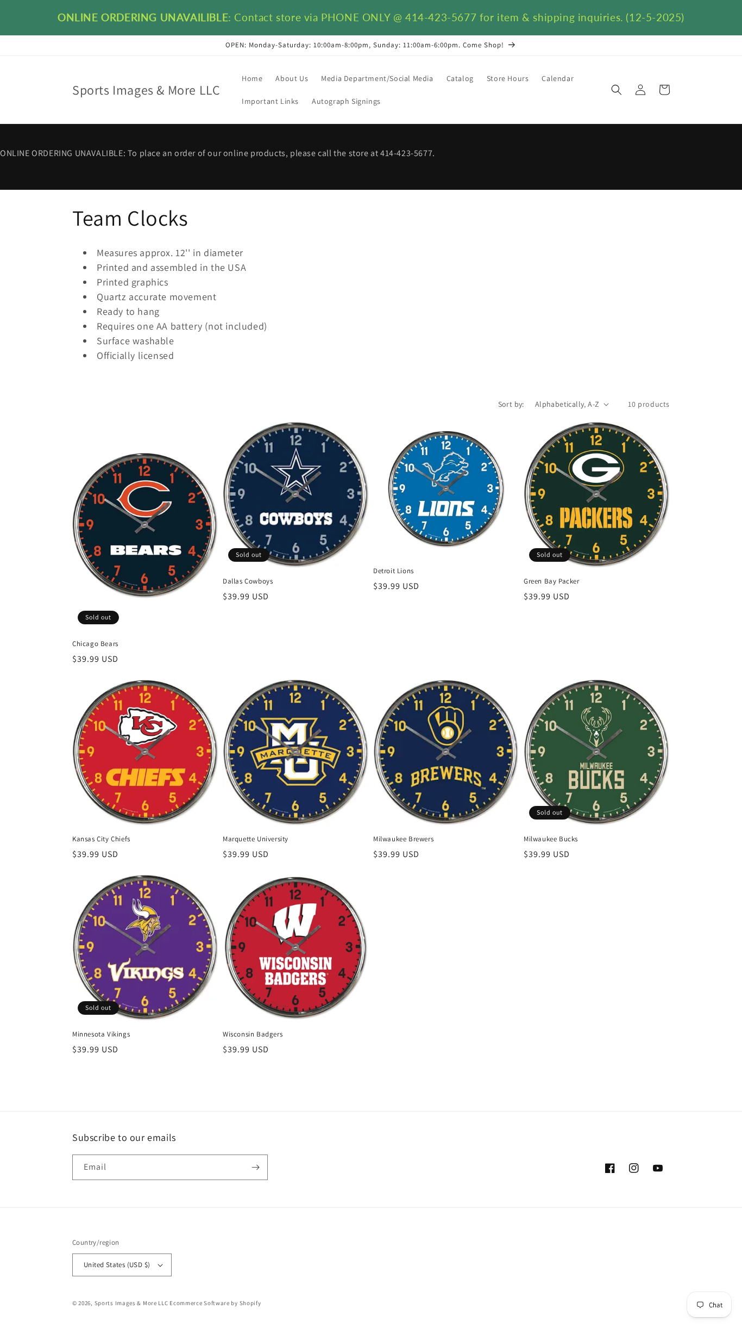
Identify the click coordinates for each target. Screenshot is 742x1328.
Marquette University (255, 839)
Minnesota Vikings (101, 1034)
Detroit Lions (393, 571)
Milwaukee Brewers (403, 839)
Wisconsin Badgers (252, 1034)
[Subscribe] (255, 1167)
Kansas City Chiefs (101, 839)
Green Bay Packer (552, 581)
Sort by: (511, 404)
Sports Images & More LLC (131, 1303)
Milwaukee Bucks (551, 839)
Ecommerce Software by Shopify (215, 1303)
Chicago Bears (95, 644)
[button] (616, 90)
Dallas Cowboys (248, 581)
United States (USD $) (117, 1264)
